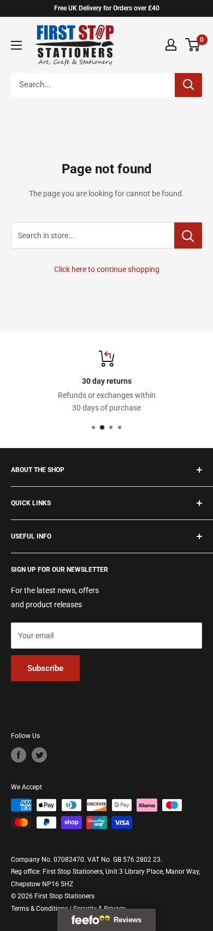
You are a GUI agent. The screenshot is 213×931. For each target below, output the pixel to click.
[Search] (188, 85)
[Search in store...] (188, 235)
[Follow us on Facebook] (18, 755)
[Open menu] (16, 45)
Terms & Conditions (39, 908)
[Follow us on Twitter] (39, 755)
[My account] (170, 45)
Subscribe (45, 668)
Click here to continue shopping (106, 269)
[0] (193, 44)
